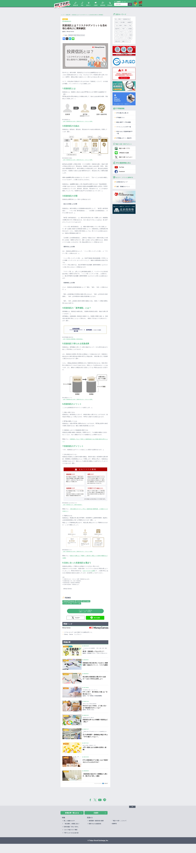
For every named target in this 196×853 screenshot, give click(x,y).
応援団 (96, 5)
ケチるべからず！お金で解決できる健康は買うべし (78, 632)
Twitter (116, 2)
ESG (122, 35)
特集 (82, 5)
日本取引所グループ (121, 182)
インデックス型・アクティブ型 (71, 603)
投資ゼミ (88, 5)
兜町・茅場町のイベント (123, 186)
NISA (125, 25)
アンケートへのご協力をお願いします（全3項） (85, 611)
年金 (130, 25)
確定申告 (117, 28)
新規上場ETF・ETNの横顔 (123, 122)
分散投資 (65, 601)
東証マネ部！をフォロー (126, 157)
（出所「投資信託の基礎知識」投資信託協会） (72, 339)
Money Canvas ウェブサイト (73, 634)
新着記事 (75, 5)
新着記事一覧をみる (72, 813)
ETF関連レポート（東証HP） (124, 138)
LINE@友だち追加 (124, 152)
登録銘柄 (109, 5)
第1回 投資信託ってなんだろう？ (93, 651)
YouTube (118, 2)
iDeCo (116, 22)
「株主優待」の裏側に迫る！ (72, 823)
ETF (130, 31)
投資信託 (71, 35)
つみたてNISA (118, 25)
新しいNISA (118, 19)
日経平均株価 (86, 601)
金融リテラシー (126, 41)
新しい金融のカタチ (69, 820)
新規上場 (117, 41)
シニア (117, 35)
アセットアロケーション (121, 31)
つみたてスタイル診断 (88, 570)
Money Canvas (80, 35)
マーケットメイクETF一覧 (123, 127)
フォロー (77, 617)
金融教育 (129, 22)
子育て (123, 28)
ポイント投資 (128, 35)
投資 (75, 35)
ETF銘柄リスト (120, 117)
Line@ (120, 2)
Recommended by (98, 783)
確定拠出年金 (126, 19)
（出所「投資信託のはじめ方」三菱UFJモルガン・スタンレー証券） (77, 121)
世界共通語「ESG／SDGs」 (71, 826)
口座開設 (130, 28)
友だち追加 (97, 617)
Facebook (115, 2)
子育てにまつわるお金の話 (71, 833)
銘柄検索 (102, 5)
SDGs (129, 38)
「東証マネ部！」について (125, 1)
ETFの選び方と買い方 (122, 113)
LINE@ (105, 800)
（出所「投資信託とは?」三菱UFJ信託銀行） (72, 504)
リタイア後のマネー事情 (70, 829)
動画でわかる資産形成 (95, 823)
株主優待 (123, 22)
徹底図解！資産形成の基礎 (96, 820)
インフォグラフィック (120, 38)
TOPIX (78, 601)
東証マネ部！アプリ (124, 148)
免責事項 (114, 823)
